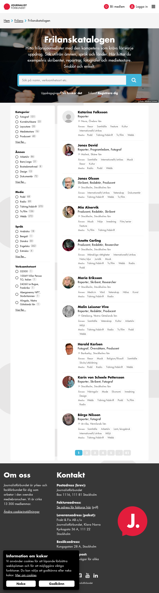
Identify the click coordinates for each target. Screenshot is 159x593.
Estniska (26, 251)
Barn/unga (28, 161)
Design (26, 171)
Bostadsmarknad (30, 166)
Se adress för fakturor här (74, 507)
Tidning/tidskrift (31, 206)
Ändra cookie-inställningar (22, 512)
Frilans (18, 21)
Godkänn (56, 584)
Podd (25, 196)
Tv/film (27, 211)
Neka (20, 584)
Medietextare (29, 131)
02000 (26, 271)
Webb (26, 216)
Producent (27, 136)
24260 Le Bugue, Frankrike (29, 285)
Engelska (28, 246)
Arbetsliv (27, 157)
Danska (26, 241)
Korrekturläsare (30, 121)
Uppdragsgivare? (61, 93)
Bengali (26, 236)
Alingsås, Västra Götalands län (29, 302)
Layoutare (27, 126)
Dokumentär (29, 176)
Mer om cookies (25, 575)
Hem (7, 21)
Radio (25, 201)
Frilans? (103, 93)
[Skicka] (134, 80)
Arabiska (27, 231)
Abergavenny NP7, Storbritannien (30, 294)
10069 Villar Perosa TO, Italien (31, 277)
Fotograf (27, 117)
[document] (41, 570)
